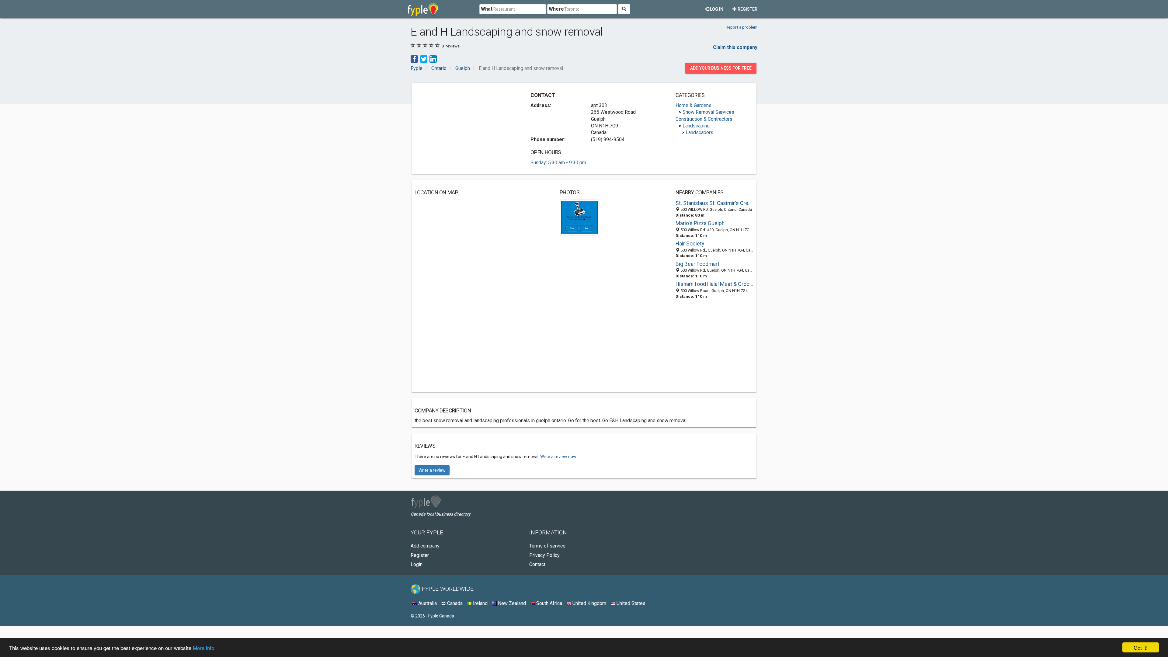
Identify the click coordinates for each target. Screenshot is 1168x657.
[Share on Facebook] (414, 58)
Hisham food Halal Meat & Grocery (714, 284)
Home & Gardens (693, 105)
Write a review (432, 470)
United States (630, 603)
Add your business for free (721, 68)
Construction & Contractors (704, 119)
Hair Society (690, 244)
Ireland (480, 603)
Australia (427, 603)
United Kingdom (588, 603)
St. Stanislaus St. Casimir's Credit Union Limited (714, 203)
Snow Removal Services (708, 112)
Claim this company (735, 47)
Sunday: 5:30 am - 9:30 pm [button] (558, 162)
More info (203, 648)
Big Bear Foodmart (697, 264)
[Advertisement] (466, 128)
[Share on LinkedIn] (433, 58)
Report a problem (741, 27)
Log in (716, 9)
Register (747, 9)
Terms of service (547, 546)
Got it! (1141, 647)
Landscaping (696, 126)
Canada (454, 603)
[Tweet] (423, 58)
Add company (425, 546)
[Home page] (423, 9)
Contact (537, 564)
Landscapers (699, 132)
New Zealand (511, 603)
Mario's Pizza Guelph (700, 223)
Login (416, 564)
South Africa (548, 603)
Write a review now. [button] (558, 456)
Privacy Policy (544, 555)
